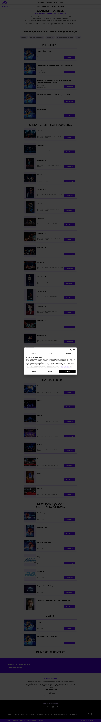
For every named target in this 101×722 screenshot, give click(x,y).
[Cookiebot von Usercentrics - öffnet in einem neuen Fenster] (70, 350)
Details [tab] (50, 353)
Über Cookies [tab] (68, 353)
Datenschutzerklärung (67, 367)
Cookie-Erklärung (64, 366)
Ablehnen (34, 371)
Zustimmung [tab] (33, 353)
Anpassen (50, 371)
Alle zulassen (67, 371)
